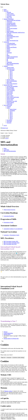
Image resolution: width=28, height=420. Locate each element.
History (8, 51)
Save (14, 418)
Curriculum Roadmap (9, 216)
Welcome (9, 12)
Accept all (9, 357)
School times (10, 37)
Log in (5, 125)
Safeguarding (10, 35)
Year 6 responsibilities (12, 81)
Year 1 (11, 71)
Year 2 (11, 72)
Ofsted (8, 27)
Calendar (9, 106)
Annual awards (10, 67)
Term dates (9, 121)
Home (5, 9)
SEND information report (13, 36)
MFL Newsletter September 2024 (11, 242)
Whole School (13, 109)
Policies (8, 29)
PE (7, 59)
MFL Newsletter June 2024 (10, 244)
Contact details (10, 13)
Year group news (11, 68)
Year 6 (11, 78)
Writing (8, 48)
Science (8, 50)
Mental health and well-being (13, 20)
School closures (10, 98)
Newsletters (9, 120)
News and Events (8, 105)
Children (6, 66)
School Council (10, 79)
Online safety (10, 93)
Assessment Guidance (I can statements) (13, 228)
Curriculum (6, 42)
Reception (12, 70)
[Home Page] (4, 128)
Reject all (3, 357)
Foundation (12, 110)
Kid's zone (9, 82)
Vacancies (9, 122)
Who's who (9, 17)
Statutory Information (9, 19)
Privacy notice (10, 95)
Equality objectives (11, 24)
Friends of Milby (10, 89)
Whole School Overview (9, 209)
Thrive (8, 39)
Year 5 (11, 77)
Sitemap (5, 331)
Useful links (9, 103)
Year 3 (11, 74)
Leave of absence (11, 90)
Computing (9, 62)
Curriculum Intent (11, 43)
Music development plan (12, 40)
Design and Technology (12, 56)
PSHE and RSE (10, 58)
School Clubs (10, 99)
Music (8, 55)
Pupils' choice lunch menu (13, 97)
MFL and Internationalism (13, 63)
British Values (10, 64)
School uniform (10, 102)
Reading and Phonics (12, 47)
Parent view (9, 94)
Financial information (12, 25)
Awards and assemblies (12, 86)
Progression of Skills (8, 222)
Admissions (9, 21)
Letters (8, 108)
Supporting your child (12, 101)
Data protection (10, 87)
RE (7, 60)
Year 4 (11, 75)
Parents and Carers (8, 85)
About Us (6, 11)
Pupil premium (10, 31)
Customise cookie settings (18, 357)
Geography (9, 52)
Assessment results (11, 23)
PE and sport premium (12, 28)
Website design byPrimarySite (11, 338)
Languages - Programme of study (11, 235)
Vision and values (11, 15)
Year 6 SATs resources (12, 83)
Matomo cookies (8, 391)
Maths (8, 46)
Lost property (10, 91)
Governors (9, 16)
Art (7, 54)
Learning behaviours (11, 44)
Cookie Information (8, 333)
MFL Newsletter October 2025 (11, 241)
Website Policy (7, 334)
